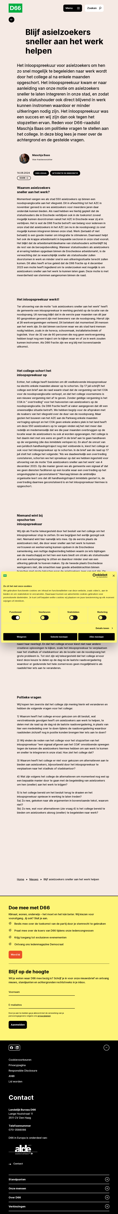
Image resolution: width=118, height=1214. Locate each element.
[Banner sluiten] (114, 576)
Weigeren (21, 637)
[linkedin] (17, 1047)
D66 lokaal (41, 173)
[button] (74, 8)
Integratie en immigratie (65, 173)
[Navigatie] (105, 1047)
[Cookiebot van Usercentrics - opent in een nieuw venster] (94, 575)
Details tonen (102, 628)
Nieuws (33, 879)
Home (20, 879)
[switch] (44, 617)
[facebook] (11, 1047)
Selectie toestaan (59, 637)
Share (22, 178)
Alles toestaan (96, 637)
